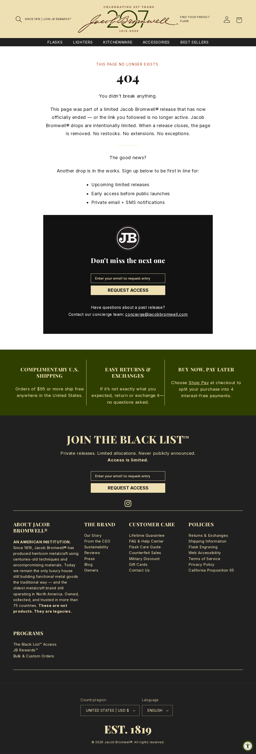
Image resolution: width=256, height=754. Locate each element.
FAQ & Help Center (146, 541)
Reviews (92, 553)
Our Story (93, 535)
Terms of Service (204, 559)
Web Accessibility (204, 553)
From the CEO (97, 541)
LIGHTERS (82, 42)
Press (89, 559)
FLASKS (54, 42)
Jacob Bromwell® (118, 742)
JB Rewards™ (25, 650)
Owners (91, 570)
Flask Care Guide (145, 547)
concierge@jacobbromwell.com (156, 314)
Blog (88, 564)
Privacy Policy (201, 564)
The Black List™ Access (35, 644)
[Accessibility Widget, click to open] (248, 745)
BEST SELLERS (194, 42)
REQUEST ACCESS (128, 290)
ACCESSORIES (156, 42)
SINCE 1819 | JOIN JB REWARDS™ (48, 19)
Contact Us (139, 570)
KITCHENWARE (117, 42)
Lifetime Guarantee (146, 535)
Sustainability (96, 547)
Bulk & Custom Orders (33, 656)
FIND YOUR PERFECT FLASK (195, 19)
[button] (19, 19)
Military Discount (144, 559)
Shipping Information (207, 541)
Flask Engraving (203, 547)
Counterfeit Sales (145, 553)
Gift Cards (138, 564)
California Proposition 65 (211, 570)
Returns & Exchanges (208, 535)
